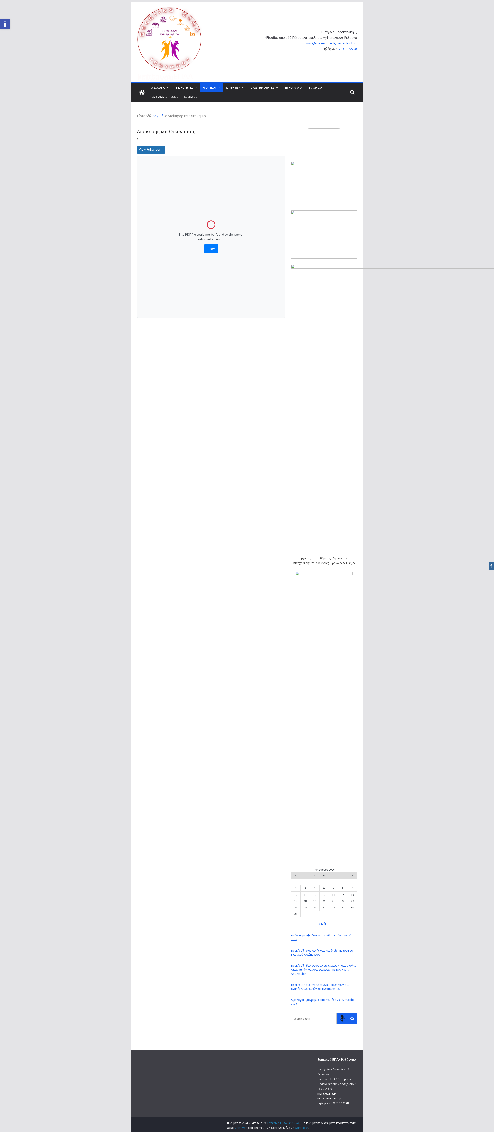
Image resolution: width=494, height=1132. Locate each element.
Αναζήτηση (352, 1019)
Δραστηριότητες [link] (262, 87)
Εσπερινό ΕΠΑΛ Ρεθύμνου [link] (165, 76)
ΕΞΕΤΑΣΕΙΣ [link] (190, 97)
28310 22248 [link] (348, 49)
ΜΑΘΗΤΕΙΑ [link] (233, 87)
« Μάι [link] (322, 923)
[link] (5, 24)
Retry (211, 249)
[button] (167, 87)
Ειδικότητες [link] (184, 87)
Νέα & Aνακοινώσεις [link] (163, 97)
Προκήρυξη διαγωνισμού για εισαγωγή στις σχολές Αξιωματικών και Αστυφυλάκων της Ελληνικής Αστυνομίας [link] (323, 969)
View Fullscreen (150, 149)
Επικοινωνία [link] (293, 87)
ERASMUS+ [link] (315, 87)
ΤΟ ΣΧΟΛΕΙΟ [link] (157, 87)
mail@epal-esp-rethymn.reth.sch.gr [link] (331, 43)
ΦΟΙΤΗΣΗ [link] (209, 87)
